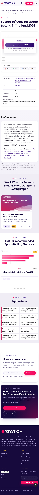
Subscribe (29, 373)
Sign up (29, 3)
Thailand (17, 85)
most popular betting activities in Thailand (18, 152)
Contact (4, 457)
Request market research (15, 408)
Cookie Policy (5, 471)
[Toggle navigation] (36, 3)
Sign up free (17, 48)
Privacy (3, 478)
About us (4, 454)
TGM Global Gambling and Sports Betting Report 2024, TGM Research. (25, 80)
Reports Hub (25, 460)
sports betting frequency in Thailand (19, 150)
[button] (35, 485)
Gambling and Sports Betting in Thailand (19, 10)
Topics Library (25, 454)
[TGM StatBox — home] (8, 3)
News (22, 463)
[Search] (21, 3)
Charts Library (25, 457)
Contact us (9, 413)
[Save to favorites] (3, 59)
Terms (3, 475)
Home (2, 10)
